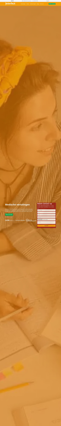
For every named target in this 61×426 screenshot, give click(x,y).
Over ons (42, 3)
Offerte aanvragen (52, 3)
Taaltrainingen (33, 3)
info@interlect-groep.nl (27, 0)
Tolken (27, 3)
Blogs (38, 3)
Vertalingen (23, 3)
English (47, 0)
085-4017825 (35, 0)
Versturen (46, 225)
